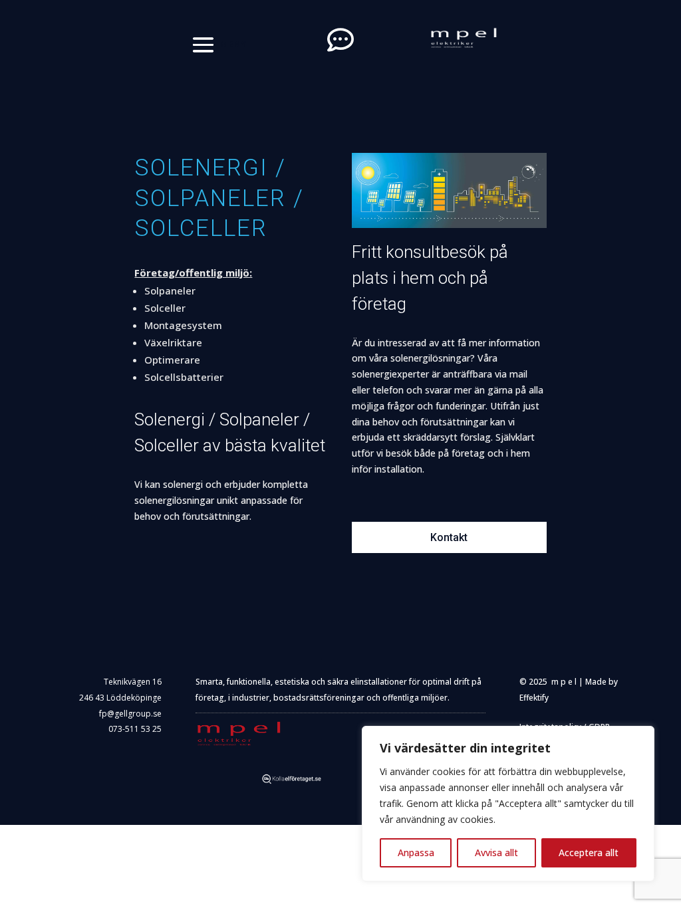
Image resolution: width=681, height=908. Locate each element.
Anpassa (416, 852)
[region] (508, 803)
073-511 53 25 (135, 729)
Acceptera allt (588, 852)
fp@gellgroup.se (130, 713)
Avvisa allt (496, 852)
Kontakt (449, 537)
